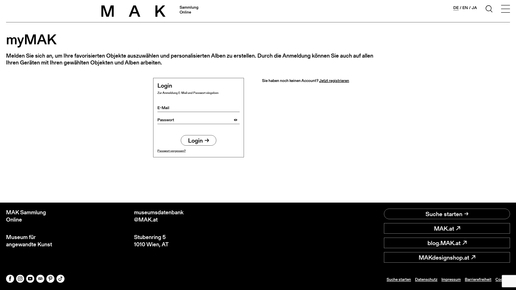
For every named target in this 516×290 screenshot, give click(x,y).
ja (474, 7)
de (456, 7)
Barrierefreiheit (478, 279)
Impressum (451, 279)
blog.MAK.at (444, 243)
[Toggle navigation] (505, 9)
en (465, 7)
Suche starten (443, 214)
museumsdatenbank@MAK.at (159, 216)
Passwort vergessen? (171, 151)
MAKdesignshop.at (444, 257)
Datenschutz (426, 279)
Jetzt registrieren (334, 80)
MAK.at (444, 228)
